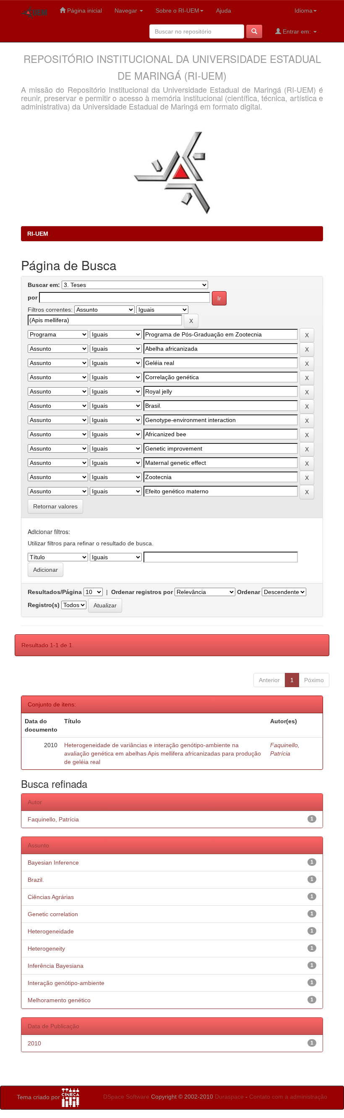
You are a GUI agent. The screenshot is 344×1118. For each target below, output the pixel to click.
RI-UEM (37, 233)
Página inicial (83, 10)
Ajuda (223, 10)
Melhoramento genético (59, 1000)
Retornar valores (55, 506)
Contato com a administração (288, 1096)
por (32, 297)
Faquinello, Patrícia (53, 819)
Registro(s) (44, 605)
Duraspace (229, 1096)
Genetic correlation (53, 914)
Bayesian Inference (53, 862)
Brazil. (36, 879)
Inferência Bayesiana (55, 965)
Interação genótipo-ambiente (66, 983)
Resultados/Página (55, 592)
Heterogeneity (46, 948)
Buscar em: (44, 284)
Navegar (127, 10)
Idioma (303, 10)
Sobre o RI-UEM (177, 10)
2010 (34, 1043)
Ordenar (248, 592)
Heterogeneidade (51, 931)
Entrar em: (297, 31)
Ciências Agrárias (51, 897)
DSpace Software (126, 1096)
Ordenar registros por (142, 592)
